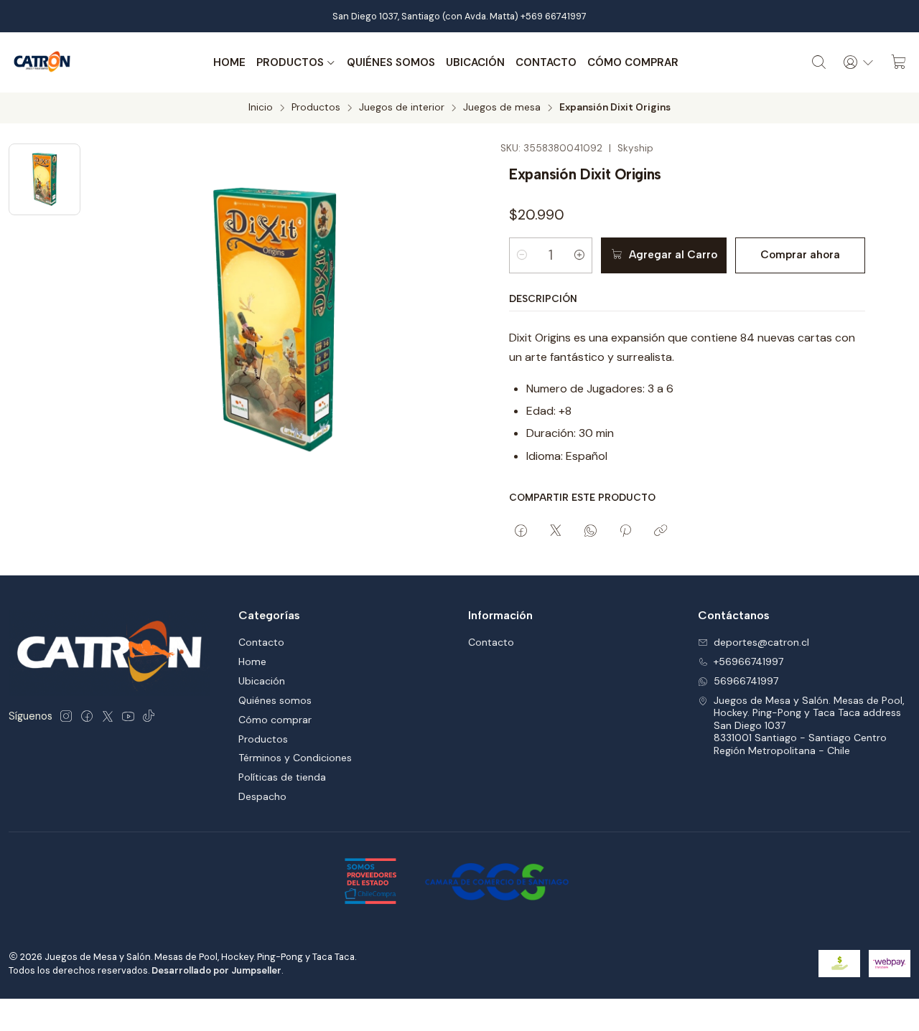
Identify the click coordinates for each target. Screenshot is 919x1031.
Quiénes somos (391, 62)
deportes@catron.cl (761, 642)
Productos (290, 62)
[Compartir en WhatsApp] (590, 532)
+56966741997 (748, 661)
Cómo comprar (632, 62)
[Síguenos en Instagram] (66, 716)
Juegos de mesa (502, 108)
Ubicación (475, 62)
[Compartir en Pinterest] (625, 532)
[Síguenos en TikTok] (148, 716)
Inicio (260, 108)
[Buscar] (819, 62)
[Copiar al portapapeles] (660, 532)
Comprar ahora (800, 254)
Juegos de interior (401, 108)
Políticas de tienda (282, 777)
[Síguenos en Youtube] (128, 716)
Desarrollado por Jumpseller (216, 970)
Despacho (262, 796)
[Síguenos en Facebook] (87, 716)
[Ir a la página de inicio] (42, 62)
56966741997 (746, 680)
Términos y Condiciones (295, 757)
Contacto (546, 62)
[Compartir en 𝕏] (556, 532)
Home (229, 62)
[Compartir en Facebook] (521, 532)
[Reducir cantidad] (522, 255)
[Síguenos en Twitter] (108, 716)
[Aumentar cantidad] (579, 255)
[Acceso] (858, 62)
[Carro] (898, 62)
